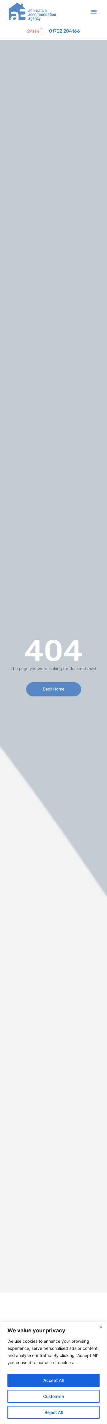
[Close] (100, 1326)
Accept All (53, 1380)
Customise (53, 1396)
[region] (53, 1373)
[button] (93, 11)
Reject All (54, 1412)
